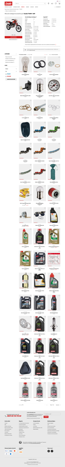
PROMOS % (9, 76)
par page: (29, 54)
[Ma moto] (52, 3)
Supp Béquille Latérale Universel (25, 378)
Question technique (8, 426)
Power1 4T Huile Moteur (25, 246)
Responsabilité (35, 429)
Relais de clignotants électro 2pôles (25, 95)
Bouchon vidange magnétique (53, 74)
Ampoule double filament (25, 74)
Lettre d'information (8, 429)
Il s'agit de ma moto (13, 37)
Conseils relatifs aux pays (23, 426)
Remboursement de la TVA (37, 427)
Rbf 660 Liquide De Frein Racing (25, 400)
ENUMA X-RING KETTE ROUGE (39, 182)
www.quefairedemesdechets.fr (35, 443)
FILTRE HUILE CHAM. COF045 (53, 203)
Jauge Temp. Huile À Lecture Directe (54, 95)
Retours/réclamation (8, 433)
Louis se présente (36, 423)
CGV (48, 424)
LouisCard (6, 432)
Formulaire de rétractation (51, 429)
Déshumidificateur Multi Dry (54, 182)
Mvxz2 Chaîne (40, 139)
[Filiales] (48, 3)
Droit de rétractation (50, 427)
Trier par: (50, 54)
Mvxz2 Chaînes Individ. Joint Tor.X (25, 182)
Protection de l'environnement (52, 433)
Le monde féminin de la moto (24, 423)
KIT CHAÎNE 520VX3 (25, 225)
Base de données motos (9, 427)
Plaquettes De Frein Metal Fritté (54, 268)
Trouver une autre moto (13, 39)
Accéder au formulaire (32, 50)
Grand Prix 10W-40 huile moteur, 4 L (54, 246)
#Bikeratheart (21, 430)
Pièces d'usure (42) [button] (8, 56)
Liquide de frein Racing (39, 400)
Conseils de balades (22, 424)
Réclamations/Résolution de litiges (53, 430)
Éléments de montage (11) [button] (9, 62)
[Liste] (47, 54)
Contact (6, 423)
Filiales (34, 424)
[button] (58, 1)
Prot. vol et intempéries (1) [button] (9, 60)
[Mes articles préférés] (56, 3)
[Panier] (59, 3)
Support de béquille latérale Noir (25, 139)
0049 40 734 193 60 (14, 416)
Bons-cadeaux (7, 430)
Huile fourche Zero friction (25, 290)
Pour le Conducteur (22, 435)
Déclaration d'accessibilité (51, 432)
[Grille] (45, 54)
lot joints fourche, (39, 74)
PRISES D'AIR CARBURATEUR (39, 225)
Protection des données (51, 426)
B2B (5, 424)
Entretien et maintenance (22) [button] (10, 58)
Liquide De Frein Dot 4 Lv (53, 400)
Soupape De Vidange (40, 117)
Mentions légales (50, 423)
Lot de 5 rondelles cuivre (25, 117)
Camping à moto (22, 436)
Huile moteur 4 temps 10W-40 (54, 225)
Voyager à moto (21, 432)
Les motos (20, 433)
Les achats (35, 426)
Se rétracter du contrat (8, 435)
